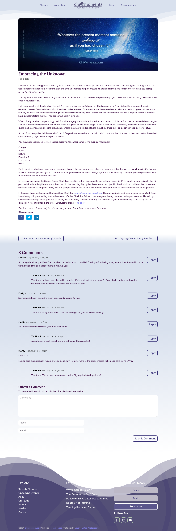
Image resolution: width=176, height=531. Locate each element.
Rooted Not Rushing (78, 502)
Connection (127, 5)
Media (22, 508)
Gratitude (23, 501)
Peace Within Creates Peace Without (87, 498)
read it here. (80, 203)
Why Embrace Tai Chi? (79, 489)
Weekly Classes (27, 489)
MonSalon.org (56, 528)
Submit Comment (145, 438)
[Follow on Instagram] (123, 520)
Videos (22, 505)
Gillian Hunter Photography (87, 528)
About (111, 5)
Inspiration (59, 5)
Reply (152, 260)
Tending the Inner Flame (80, 507)
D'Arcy (21, 351)
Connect (23, 512)
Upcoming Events (28, 493)
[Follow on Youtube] (130, 520)
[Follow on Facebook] (117, 520)
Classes (44, 5)
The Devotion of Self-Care (81, 494)
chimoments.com (33, 528)
